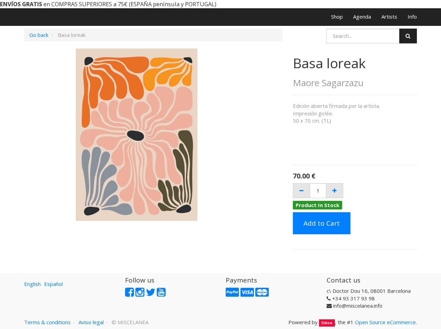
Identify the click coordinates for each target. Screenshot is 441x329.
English (32, 283)
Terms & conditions (47, 322)
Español (53, 283)
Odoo (326, 322)
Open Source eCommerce (385, 322)
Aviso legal (91, 322)
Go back (38, 34)
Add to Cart (322, 223)
